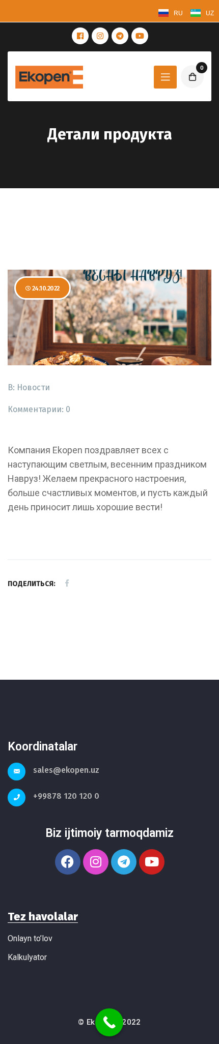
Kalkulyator (27, 957)
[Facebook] (67, 862)
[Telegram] (123, 862)
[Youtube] (152, 862)
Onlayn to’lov (30, 938)
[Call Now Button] (109, 1022)
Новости (33, 387)
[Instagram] (95, 862)
